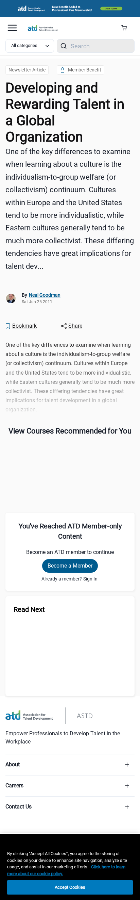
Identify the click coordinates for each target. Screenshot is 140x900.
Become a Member (70, 565)
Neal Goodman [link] (44, 295)
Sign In (90, 579)
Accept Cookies (70, 887)
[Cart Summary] (127, 28)
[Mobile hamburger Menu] (12, 27)
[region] (70, 867)
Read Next (29, 609)
